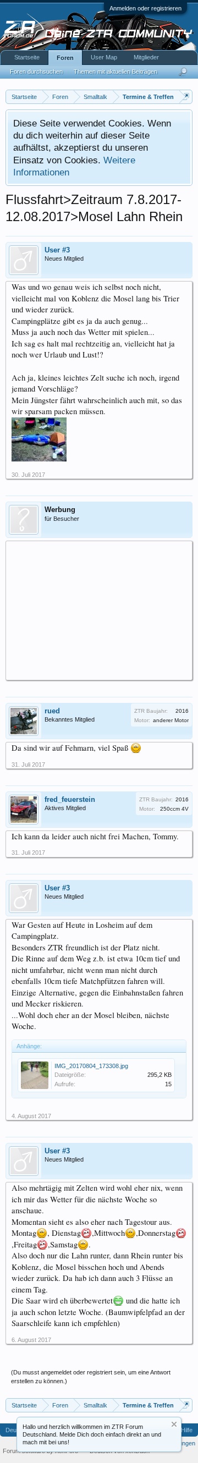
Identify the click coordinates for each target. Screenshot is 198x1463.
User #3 (57, 250)
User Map (104, 57)
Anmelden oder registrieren (145, 8)
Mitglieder (146, 57)
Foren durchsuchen (36, 71)
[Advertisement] (99, 610)
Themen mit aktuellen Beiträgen (115, 71)
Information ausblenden (174, 1424)
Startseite (27, 57)
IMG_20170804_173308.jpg (91, 1066)
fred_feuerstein (70, 799)
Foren (65, 57)
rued (52, 711)
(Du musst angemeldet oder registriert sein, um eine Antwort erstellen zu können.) (90, 1376)
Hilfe (187, 1430)
